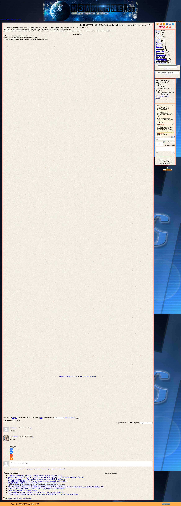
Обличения (162, 84)
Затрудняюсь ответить (166, 92)
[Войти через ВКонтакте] (11, 452)
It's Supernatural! (161, 63)
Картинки (159, 49)
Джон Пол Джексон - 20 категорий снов (22, 490)
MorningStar (160, 51)
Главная (3, 19)
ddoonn (14, 428)
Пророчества (160, 55)
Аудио (158, 35)
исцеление (22, 498)
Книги (158, 31)
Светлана (15, 436)
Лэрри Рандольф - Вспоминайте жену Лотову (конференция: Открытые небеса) (36, 488)
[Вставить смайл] (174, 137)
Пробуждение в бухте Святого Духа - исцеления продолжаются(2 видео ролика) (36, 485)
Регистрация (11, 19)
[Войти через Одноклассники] (11, 458)
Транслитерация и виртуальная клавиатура (35, 469)
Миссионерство (161, 61)
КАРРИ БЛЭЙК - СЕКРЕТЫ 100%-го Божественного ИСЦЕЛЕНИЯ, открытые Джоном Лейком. (43, 494)
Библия (158, 41)
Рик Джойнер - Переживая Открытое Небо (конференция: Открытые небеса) (35, 492)
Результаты (159, 96)
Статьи (158, 37)
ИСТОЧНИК (70, 418)
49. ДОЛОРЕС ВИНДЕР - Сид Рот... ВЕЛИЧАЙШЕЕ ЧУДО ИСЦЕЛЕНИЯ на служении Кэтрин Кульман (46, 477)
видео (10, 498)
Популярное (160, 53)
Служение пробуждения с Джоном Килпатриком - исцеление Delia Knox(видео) (36, 479)
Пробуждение (160, 57)
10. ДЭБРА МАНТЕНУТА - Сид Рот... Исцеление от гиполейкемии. (32, 483)
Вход (19, 19)
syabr (40, 418)
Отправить (14, 469)
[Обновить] (172, 137)
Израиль (159, 43)
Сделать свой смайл (59, 469)
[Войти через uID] (11, 449)
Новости (159, 45)
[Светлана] (6, 438)
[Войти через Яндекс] (11, 455)
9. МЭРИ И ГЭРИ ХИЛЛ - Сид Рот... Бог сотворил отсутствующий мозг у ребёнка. (38, 481)
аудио (29, 498)
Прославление (161, 59)
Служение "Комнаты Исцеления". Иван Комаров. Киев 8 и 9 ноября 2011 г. (35, 475)
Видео (14, 418)
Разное (158, 39)
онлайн (15, 498)
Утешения (161, 86)
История (159, 47)
